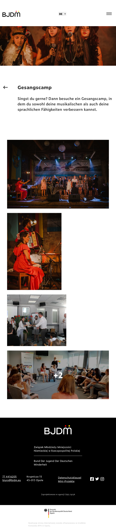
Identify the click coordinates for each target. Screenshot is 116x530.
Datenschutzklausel (69, 477)
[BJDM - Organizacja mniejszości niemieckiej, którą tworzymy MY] (11, 14)
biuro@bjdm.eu (11, 480)
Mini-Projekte (66, 481)
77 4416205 (9, 476)
